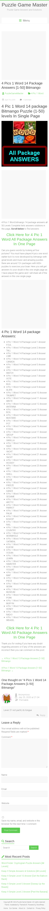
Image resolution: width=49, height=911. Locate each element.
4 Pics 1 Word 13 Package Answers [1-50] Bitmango (22, 659)
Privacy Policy (40, 908)
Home (6, 908)
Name (4, 775)
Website (5, 803)
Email (4, 789)
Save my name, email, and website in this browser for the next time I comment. (20, 822)
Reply (42, 715)
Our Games (13, 908)
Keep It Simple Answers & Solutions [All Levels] (23, 871)
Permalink (23, 700)
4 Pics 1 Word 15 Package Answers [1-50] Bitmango (21, 669)
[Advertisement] (24, 55)
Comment (6, 737)
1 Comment (26, 100)
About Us (22, 908)
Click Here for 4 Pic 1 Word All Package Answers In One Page (24, 239)
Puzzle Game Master (24, 5)
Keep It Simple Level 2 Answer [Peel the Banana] (24, 891)
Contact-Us (30, 908)
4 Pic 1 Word (37, 93)
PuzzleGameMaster (14, 93)
